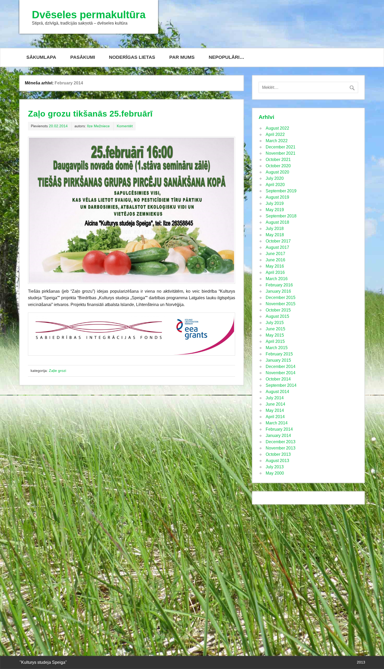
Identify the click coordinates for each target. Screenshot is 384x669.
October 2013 (278, 454)
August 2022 (277, 128)
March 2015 (277, 347)
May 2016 (275, 266)
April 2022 (275, 134)
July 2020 (275, 178)
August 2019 (277, 197)
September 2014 (281, 385)
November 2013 (280, 448)
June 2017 (275, 253)
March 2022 (277, 141)
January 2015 (278, 360)
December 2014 (280, 366)
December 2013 (280, 442)
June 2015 (275, 329)
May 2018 (275, 235)
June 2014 (275, 404)
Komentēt (125, 126)
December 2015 (280, 297)
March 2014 (277, 423)
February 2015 (279, 354)
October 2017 (278, 241)
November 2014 (280, 373)
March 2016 (277, 278)
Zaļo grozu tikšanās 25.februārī (90, 113)
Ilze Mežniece (98, 126)
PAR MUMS (182, 57)
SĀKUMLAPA (41, 57)
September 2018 (281, 216)
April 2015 (275, 341)
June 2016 (275, 260)
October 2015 (278, 310)
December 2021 (280, 147)
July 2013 (275, 467)
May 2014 (275, 410)
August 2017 (277, 247)
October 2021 (278, 159)
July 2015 (275, 322)
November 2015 (280, 304)
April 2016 (275, 272)
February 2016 (279, 285)
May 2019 (275, 209)
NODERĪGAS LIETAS (132, 57)
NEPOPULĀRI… (226, 57)
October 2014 (278, 379)
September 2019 (281, 191)
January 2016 (278, 291)
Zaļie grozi (57, 370)
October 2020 (278, 166)
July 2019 (275, 203)
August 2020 (277, 172)
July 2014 (275, 398)
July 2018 (275, 228)
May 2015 (275, 335)
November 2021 (280, 153)
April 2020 (275, 184)
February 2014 (279, 429)
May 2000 (275, 473)
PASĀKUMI (82, 57)
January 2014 (278, 435)
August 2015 (277, 316)
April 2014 (275, 416)
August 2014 (277, 391)
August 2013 (277, 460)
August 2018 (277, 222)
